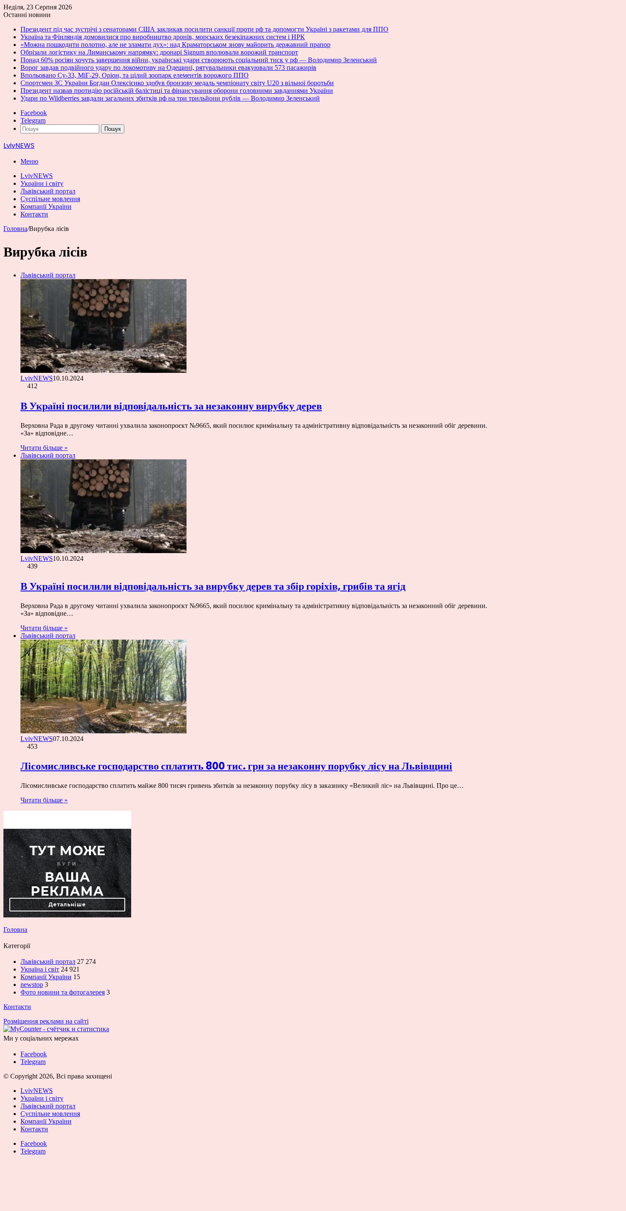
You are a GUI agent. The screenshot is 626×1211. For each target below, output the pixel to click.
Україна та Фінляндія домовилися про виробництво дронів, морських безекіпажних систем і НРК (162, 36)
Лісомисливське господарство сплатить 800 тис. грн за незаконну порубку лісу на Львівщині (236, 766)
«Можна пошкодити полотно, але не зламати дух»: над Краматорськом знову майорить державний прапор (175, 44)
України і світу (41, 183)
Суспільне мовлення (50, 198)
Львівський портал (47, 191)
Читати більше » (44, 447)
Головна (15, 228)
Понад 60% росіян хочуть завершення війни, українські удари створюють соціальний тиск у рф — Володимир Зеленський (198, 59)
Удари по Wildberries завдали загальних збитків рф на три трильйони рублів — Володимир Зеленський (170, 98)
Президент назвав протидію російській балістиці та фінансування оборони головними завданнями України (176, 90)
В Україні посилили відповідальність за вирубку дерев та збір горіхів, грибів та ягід (212, 586)
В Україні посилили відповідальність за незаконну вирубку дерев (171, 406)
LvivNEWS (36, 175)
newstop (31, 984)
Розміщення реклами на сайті (46, 1021)
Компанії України (46, 206)
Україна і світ (39, 969)
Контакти (34, 214)
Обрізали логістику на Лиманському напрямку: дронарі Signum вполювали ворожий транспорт (159, 52)
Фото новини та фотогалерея (62, 992)
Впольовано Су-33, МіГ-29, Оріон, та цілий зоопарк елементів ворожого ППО (134, 75)
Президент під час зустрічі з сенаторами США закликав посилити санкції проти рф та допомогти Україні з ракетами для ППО (204, 29)
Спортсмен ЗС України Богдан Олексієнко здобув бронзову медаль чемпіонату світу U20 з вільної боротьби (177, 82)
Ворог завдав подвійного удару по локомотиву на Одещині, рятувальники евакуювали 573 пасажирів (168, 67)
